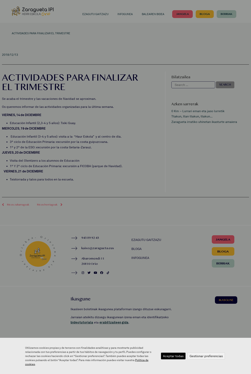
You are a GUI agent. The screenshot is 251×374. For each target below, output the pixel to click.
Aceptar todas (173, 356)
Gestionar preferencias (206, 356)
